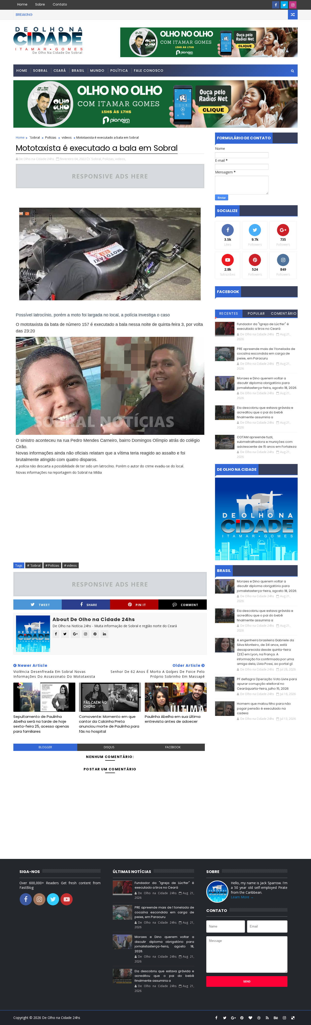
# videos (70, 565)
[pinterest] (241, 1017)
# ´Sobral (34, 565)
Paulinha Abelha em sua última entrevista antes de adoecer (172, 719)
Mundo (97, 70)
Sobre (40, 4)
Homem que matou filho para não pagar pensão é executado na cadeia (264, 708)
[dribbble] (258, 1017)
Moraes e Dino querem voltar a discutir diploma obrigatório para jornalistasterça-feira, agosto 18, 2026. (267, 383)
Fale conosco (149, 70)
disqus (109, 747)
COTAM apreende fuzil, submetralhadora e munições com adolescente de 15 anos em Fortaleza (266, 442)
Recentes (228, 313)
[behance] (275, 1017)
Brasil (78, 70)
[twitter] (284, 5)
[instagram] (292, 5)
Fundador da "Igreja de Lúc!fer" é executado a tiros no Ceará (263, 326)
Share (91, 605)
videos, (120, 159)
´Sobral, (96, 159)
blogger (45, 747)
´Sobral (34, 137)
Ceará (59, 70)
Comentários (284, 314)
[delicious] (292, 1017)
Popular (256, 313)
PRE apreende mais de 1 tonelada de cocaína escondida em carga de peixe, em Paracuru (266, 354)
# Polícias (52, 565)
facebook (173, 747)
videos (67, 137)
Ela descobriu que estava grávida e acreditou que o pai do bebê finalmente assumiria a (265, 412)
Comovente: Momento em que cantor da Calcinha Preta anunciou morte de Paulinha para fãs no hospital (109, 724)
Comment (189, 605)
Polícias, (108, 159)
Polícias (50, 137)
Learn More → (242, 897)
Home (22, 4)
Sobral (40, 70)
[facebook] (275, 5)
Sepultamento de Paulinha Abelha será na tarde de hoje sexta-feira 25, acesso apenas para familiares (41, 724)
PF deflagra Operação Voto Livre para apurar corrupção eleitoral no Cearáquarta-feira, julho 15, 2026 (267, 684)
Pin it (141, 605)
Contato (60, 4)
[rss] (267, 1017)
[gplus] (233, 1017)
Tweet (44, 605)
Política (119, 70)
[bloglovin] (250, 1017)
